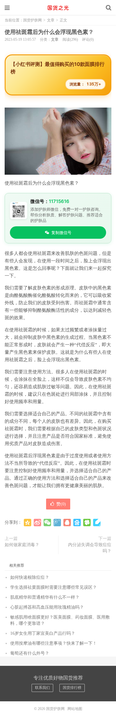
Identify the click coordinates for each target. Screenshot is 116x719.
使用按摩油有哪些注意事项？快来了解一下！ (53, 643)
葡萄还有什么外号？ (29, 653)
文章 (50, 20)
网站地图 (74, 709)
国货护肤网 (58, 8)
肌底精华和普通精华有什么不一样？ (44, 597)
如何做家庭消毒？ (22, 544)
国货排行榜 (72, 687)
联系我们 (42, 687)
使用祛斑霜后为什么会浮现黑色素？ (49, 32)
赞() (61, 504)
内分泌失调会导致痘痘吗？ (89, 547)
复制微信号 (61, 232)
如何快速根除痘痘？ (29, 577)
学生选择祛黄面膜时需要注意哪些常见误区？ (53, 587)
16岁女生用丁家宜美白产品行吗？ (42, 633)
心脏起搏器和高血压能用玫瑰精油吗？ (47, 607)
